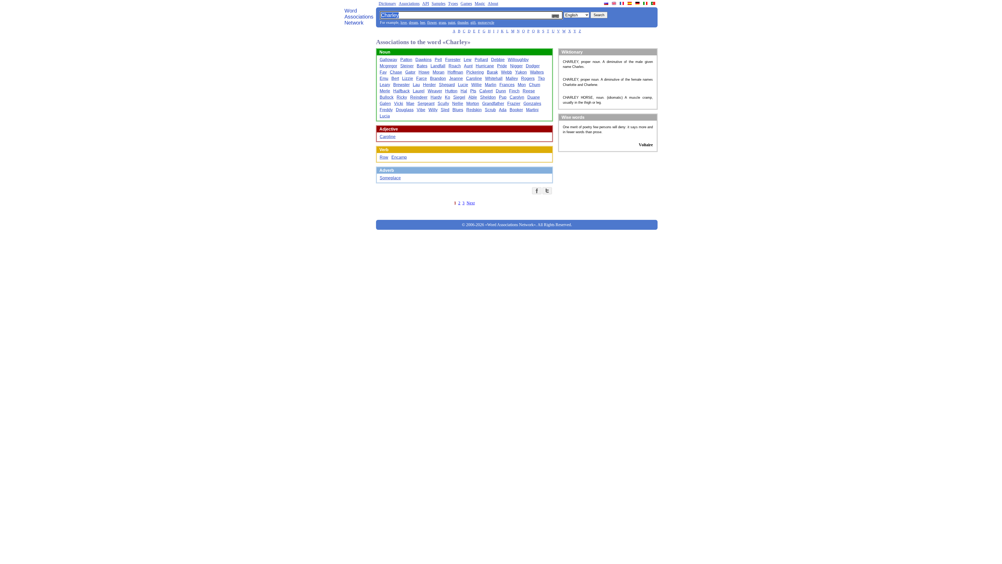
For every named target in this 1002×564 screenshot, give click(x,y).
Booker (516, 110)
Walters (537, 72)
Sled (445, 110)
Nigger (516, 66)
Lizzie (407, 78)
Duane (533, 97)
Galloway (388, 59)
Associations (409, 3)
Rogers (528, 78)
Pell (438, 59)
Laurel (419, 91)
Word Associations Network (358, 17)
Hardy (436, 97)
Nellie (457, 103)
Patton (406, 59)
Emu (384, 78)
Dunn (501, 91)
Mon (522, 85)
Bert (395, 78)
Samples (438, 3)
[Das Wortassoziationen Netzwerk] (638, 3)
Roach (455, 66)
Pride (502, 66)
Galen (385, 103)
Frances (507, 85)
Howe (424, 72)
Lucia (385, 116)
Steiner (407, 66)
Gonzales (532, 103)
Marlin (490, 85)
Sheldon (488, 97)
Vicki (398, 103)
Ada (502, 110)
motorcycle (486, 23)
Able (472, 97)
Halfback (401, 91)
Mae (410, 103)
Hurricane (485, 66)
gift (473, 23)
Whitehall (494, 78)
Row (384, 157)
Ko (447, 97)
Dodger (533, 66)
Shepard (447, 85)
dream (413, 23)
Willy (433, 110)
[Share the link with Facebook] (536, 190)
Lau (416, 85)
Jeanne (456, 78)
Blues (457, 110)
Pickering (475, 72)
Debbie (498, 59)
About (493, 3)
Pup (502, 97)
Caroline (474, 78)
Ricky (402, 97)
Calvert (486, 91)
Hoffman (455, 72)
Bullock (386, 97)
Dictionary (387, 3)
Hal (464, 91)
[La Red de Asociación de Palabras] (630, 3)
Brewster (401, 85)
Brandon (438, 78)
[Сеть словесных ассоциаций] (606, 3)
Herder (429, 85)
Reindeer (418, 97)
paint (451, 23)
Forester (453, 59)
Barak (492, 72)
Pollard (481, 59)
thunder (462, 23)
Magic (480, 3)
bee (422, 23)
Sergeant (426, 103)
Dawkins (423, 59)
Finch (514, 91)
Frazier (513, 103)
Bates (422, 66)
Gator (410, 72)
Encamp (399, 157)
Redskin (474, 110)
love (404, 23)
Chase (396, 72)
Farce (421, 78)
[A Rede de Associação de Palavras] (653, 3)
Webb (506, 72)
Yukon (521, 72)
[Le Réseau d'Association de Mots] (622, 3)
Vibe (421, 110)
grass (442, 23)
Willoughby (518, 59)
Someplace (390, 178)
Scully (443, 103)
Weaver (435, 91)
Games (466, 3)
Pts (473, 91)
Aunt (468, 66)
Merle (385, 91)
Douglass (405, 110)
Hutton (451, 91)
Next (471, 203)
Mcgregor (388, 66)
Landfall (438, 66)
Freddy (386, 110)
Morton (472, 103)
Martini (532, 110)
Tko (541, 78)
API (425, 3)
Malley (512, 78)
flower (432, 23)
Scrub (490, 110)
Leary (385, 85)
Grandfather (493, 103)
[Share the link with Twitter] (547, 190)
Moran (438, 72)
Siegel (459, 97)
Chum (534, 85)
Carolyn (517, 97)
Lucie (463, 85)
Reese (529, 91)
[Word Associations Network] (614, 3)
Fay (383, 72)
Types (453, 3)
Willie (476, 85)
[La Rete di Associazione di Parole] (645, 3)
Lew (468, 59)
